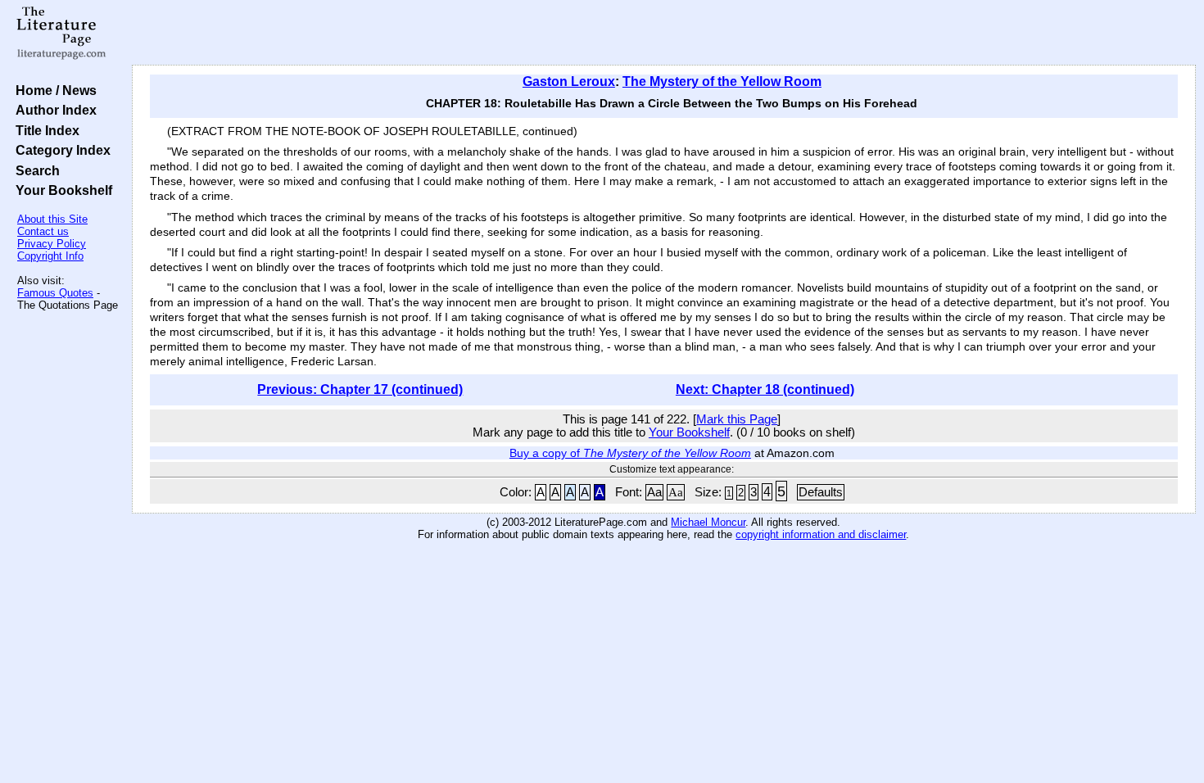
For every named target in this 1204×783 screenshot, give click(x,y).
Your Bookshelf (60, 190)
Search (34, 170)
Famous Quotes (55, 293)
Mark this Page (736, 419)
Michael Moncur (708, 522)
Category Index (60, 150)
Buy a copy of (630, 452)
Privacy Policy (51, 244)
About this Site (52, 219)
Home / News (53, 90)
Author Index (53, 109)
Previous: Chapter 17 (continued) (360, 389)
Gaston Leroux (569, 81)
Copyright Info (50, 256)
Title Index (44, 130)
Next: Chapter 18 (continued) (765, 389)
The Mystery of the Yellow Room (722, 81)
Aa (654, 492)
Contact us (43, 231)
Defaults (821, 492)
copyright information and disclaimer (821, 534)
